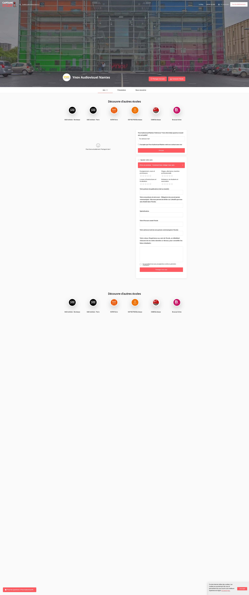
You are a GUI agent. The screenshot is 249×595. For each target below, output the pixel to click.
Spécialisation (144, 211)
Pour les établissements (239, 4)
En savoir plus (225, 590)
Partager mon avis (161, 270)
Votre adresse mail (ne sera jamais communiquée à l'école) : (159, 230)
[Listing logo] (67, 77)
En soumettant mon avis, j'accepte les (159, 264)
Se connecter (225, 4)
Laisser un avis (210, 4)
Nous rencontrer (141, 90)
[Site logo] (9, 4)
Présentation (121, 90)
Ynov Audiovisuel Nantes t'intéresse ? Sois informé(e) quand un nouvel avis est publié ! (160, 134)
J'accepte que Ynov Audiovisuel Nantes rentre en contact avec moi (160, 144)
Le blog (201, 4)
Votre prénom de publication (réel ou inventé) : (155, 189)
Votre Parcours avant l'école (149, 220)
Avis (105, 90)
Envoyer (161, 150)
